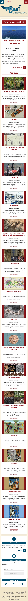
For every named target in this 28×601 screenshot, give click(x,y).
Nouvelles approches (14, 377)
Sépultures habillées (14, 520)
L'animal (14, 435)
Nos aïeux (14, 319)
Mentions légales (9, 593)
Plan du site (20, 593)
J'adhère (20, 550)
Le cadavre (14, 463)
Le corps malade (14, 263)
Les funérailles (14, 206)
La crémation (14, 177)
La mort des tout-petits (14, 491)
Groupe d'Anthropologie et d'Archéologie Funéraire (14, 10)
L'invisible (14, 119)
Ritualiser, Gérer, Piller (14, 291)
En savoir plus (17, 68)
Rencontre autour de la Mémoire (14, 91)
